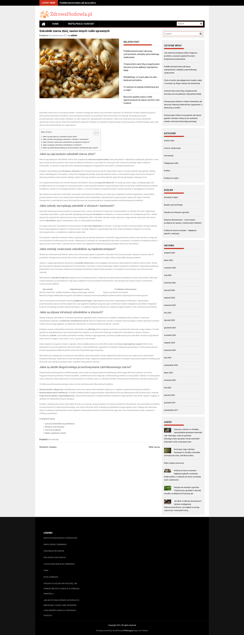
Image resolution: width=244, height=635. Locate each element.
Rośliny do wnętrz (171, 178)
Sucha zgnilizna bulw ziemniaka (59, 564)
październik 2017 (171, 410)
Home (55, 23)
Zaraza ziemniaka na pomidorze (60, 424)
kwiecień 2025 (170, 305)
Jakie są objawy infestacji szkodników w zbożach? (62, 145)
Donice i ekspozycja (172, 148)
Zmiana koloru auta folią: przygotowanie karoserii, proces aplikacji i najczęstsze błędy (142, 67)
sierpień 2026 (169, 253)
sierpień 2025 (169, 298)
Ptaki (46, 570)
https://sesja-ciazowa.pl (174, 463)
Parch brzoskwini (53, 430)
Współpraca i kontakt (81, 23)
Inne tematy (53, 439)
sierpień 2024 (169, 343)
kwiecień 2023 (170, 380)
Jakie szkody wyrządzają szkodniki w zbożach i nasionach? (66, 139)
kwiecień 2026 (170, 283)
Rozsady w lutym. (171, 197)
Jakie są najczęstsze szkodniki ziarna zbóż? (60, 137)
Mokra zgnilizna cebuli (55, 433)
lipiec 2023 (168, 373)
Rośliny (167, 171)
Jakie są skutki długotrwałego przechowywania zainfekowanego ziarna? (70, 148)
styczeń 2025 (169, 320)
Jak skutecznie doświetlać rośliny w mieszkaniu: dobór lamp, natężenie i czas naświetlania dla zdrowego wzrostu (61, 607)
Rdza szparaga (51, 577)
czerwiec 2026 (170, 268)
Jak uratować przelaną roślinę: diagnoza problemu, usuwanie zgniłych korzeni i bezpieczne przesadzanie (180, 56)
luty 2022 (167, 388)
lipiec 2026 (168, 260)
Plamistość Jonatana (47, 447)
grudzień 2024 (170, 328)
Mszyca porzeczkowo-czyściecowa (60, 538)
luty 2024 (167, 358)
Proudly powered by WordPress (109, 630)
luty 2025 (167, 313)
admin (74, 35)
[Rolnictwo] (43, 24)
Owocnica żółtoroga (54, 551)
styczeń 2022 (169, 395)
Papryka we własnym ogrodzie (176, 212)
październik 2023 (171, 365)
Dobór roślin (169, 141)
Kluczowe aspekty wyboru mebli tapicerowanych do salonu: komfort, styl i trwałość (142, 100)
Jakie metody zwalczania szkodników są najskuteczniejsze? (66, 142)
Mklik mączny (154, 447)
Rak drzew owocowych (55, 557)
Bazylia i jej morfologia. (173, 205)
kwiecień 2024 (170, 350)
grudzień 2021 (170, 403)
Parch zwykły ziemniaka (55, 544)
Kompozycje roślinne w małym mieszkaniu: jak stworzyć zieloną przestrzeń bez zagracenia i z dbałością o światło (183, 104)
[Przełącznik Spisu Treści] (95, 133)
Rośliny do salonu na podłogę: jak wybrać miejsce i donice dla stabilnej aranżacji (62, 588)
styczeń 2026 (169, 290)
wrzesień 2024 (170, 335)
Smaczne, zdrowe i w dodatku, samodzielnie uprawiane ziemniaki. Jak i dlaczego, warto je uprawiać (183, 432)
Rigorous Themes (141, 630)
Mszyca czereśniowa (54, 427)
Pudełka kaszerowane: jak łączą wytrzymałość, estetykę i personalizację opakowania (141, 54)
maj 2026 (167, 275)
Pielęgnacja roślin (171, 163)
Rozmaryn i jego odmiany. (184, 449)
